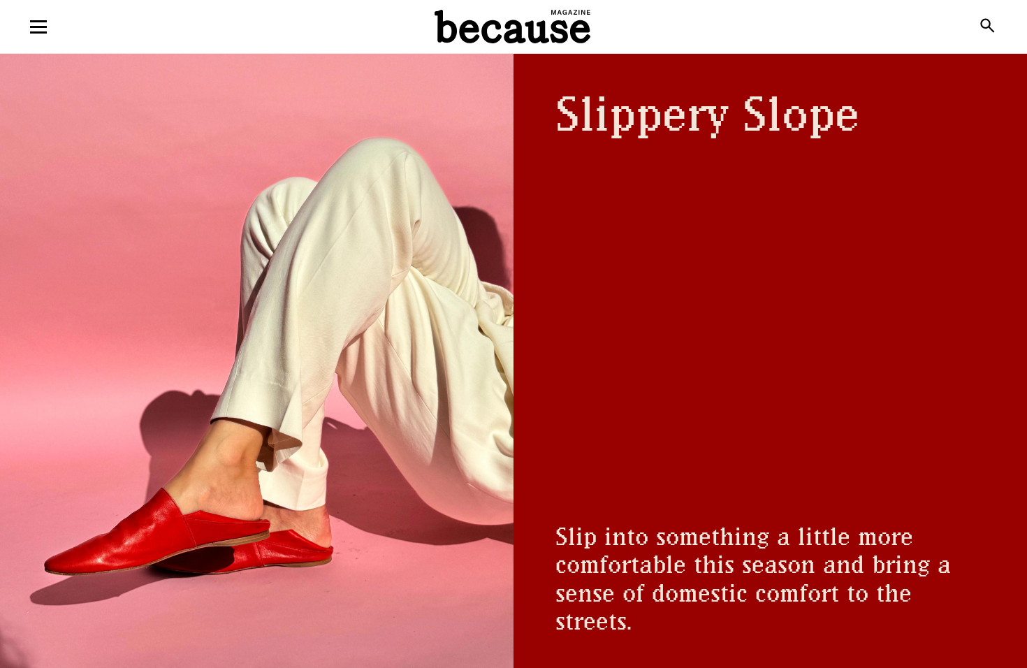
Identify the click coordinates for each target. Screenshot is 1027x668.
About (514, 83)
